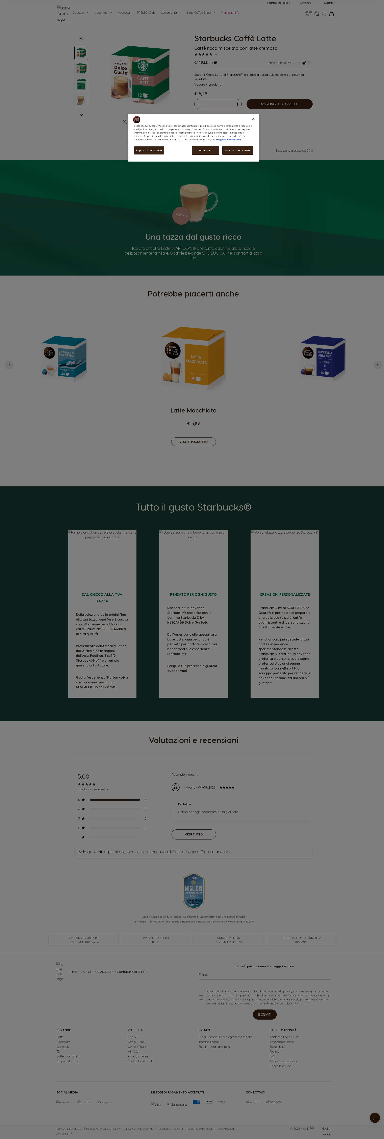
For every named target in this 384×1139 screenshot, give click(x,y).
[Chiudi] (253, 118)
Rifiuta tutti (205, 150)
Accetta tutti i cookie (238, 150)
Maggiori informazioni (228, 139)
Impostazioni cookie (149, 150)
